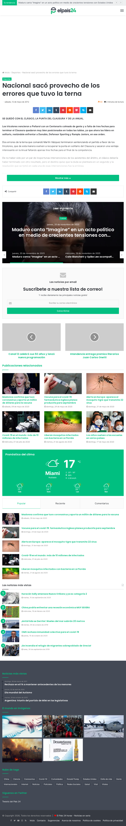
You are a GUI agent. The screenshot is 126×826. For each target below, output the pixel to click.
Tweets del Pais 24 (11, 801)
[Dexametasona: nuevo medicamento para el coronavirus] (63, 750)
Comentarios (102, 503)
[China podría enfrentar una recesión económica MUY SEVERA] (10, 612)
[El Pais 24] (63, 10)
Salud (87, 784)
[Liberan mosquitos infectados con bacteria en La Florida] (63, 421)
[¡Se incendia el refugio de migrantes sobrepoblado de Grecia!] (10, 650)
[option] (63, 232)
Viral (96, 784)
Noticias (35, 784)
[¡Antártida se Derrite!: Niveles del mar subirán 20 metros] (10, 624)
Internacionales (10, 784)
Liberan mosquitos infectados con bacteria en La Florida (61, 437)
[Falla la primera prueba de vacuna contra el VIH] (22, 726)
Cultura (63, 218)
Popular (21, 503)
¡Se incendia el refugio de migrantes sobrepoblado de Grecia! (56, 645)
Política (59, 784)
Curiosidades (57, 779)
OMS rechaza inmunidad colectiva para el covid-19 (50, 632)
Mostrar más (62, 178)
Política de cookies (92, 820)
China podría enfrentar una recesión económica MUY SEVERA (56, 607)
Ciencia (16, 779)
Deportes (16, 72)
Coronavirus (29, 779)
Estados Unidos (89, 779)
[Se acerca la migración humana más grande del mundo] (63, 726)
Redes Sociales (73, 784)
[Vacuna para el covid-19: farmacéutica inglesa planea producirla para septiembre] (63, 383)
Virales (105, 784)
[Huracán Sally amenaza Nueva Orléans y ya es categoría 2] (10, 598)
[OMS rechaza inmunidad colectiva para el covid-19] (10, 636)
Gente (119, 779)
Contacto (41, 820)
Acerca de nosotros (71, 820)
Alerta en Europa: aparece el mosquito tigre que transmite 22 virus (104, 399)
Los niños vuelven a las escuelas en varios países (104, 437)
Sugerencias (54, 820)
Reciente (60, 503)
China (6, 779)
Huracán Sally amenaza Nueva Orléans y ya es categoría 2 (54, 593)
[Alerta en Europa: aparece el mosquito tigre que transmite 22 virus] (105, 383)
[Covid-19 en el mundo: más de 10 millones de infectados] (21, 421)
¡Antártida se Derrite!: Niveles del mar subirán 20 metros (53, 621)
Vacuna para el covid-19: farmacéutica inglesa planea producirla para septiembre (60, 399)
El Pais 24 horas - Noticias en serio (73, 815)
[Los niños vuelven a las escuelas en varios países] (105, 421)
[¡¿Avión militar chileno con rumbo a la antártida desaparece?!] (104, 726)
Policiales (48, 784)
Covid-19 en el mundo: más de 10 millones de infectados (20, 437)
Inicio (7, 72)
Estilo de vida (106, 779)
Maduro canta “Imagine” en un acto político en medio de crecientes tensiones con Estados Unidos (65, 2)
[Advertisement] (63, 48)
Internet (25, 784)
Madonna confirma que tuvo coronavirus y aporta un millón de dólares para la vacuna (19, 399)
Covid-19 (43, 779)
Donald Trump (73, 779)
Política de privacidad (113, 820)
